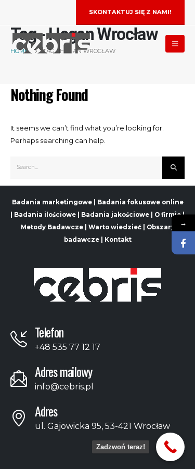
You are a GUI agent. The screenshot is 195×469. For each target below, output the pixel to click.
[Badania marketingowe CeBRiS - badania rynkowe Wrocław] (51, 43)
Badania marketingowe (52, 202)
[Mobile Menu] (175, 44)
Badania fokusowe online (140, 202)
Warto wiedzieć (114, 227)
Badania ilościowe (45, 214)
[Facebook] (183, 243)
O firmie (167, 214)
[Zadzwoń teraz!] (170, 447)
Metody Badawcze (52, 227)
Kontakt (118, 239)
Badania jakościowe (115, 214)
